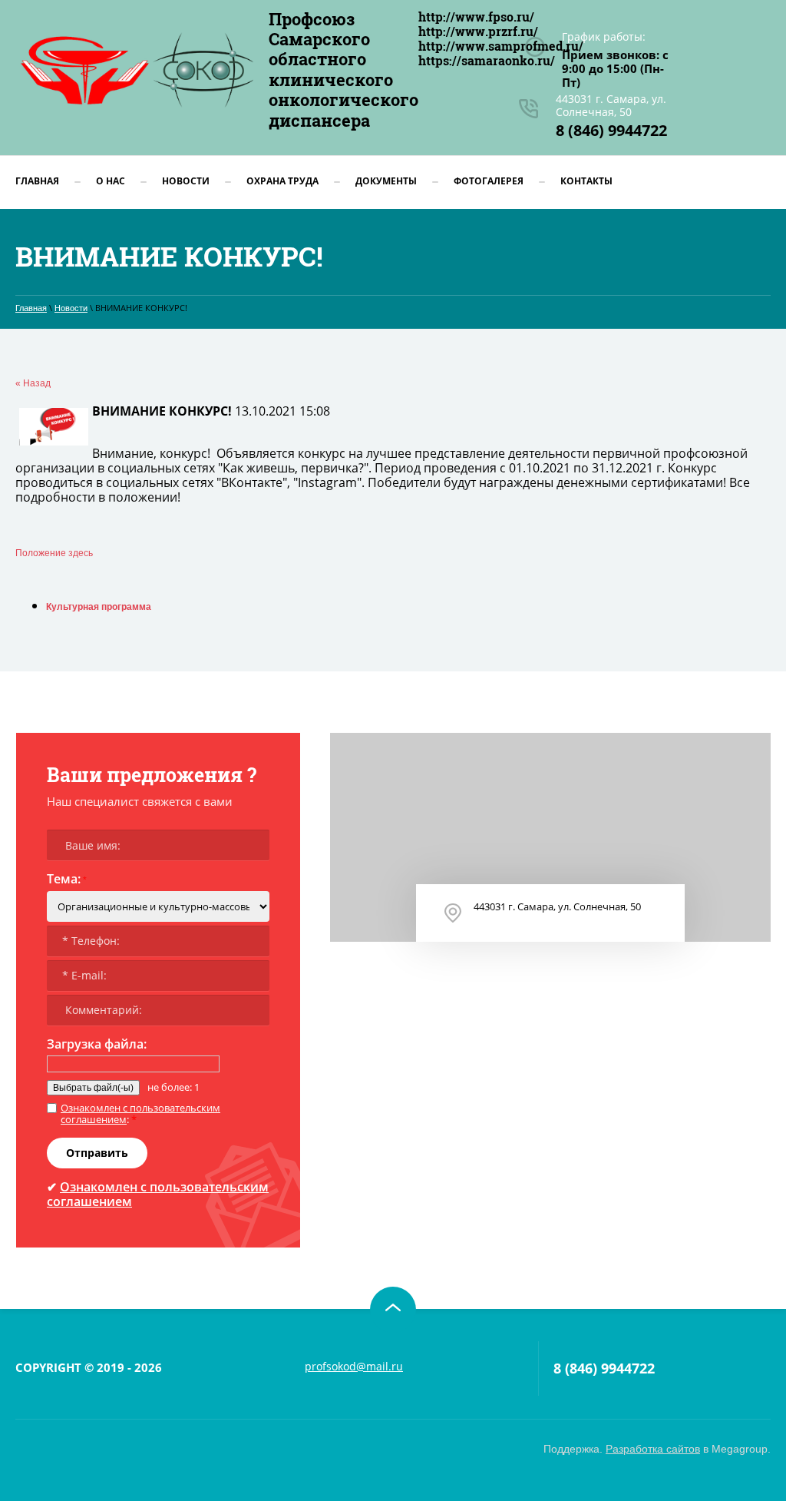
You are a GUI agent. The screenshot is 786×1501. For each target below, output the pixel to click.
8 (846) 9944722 (611, 130)
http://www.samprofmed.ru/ (500, 46)
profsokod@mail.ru (354, 1366)
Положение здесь (54, 553)
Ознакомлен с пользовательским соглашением (140, 1114)
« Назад (33, 383)
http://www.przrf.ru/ (478, 31)
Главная (31, 308)
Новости (71, 308)
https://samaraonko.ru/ (486, 60)
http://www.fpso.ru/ (476, 16)
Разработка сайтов (653, 1449)
